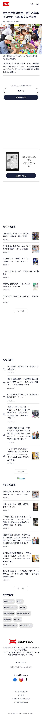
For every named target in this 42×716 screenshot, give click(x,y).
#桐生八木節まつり (23, 613)
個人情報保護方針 (21, 691)
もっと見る (21, 311)
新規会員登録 (21, 97)
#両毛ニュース (9, 601)
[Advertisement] (21, 125)
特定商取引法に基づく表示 (21, 699)
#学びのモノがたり (10, 625)
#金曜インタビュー (10, 607)
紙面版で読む (21, 175)
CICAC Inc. (32, 713)
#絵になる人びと (26, 625)
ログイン (21, 91)
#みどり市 (17, 619)
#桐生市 (20, 601)
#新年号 (23, 607)
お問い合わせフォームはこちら (21, 667)
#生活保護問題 (9, 613)
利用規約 (21, 695)
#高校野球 (7, 619)
